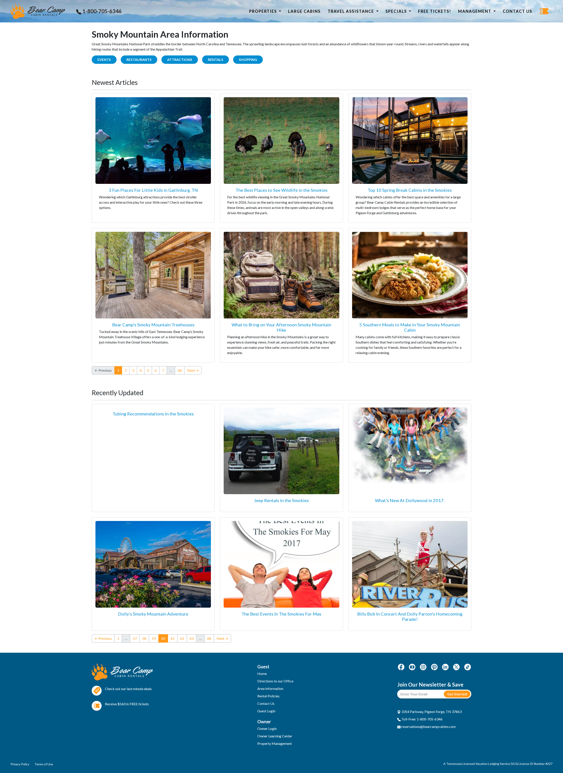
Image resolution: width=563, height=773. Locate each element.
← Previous (103, 638)
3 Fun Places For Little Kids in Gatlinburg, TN (153, 190)
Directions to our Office (275, 681)
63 (192, 638)
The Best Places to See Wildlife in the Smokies (281, 190)
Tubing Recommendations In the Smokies (153, 413)
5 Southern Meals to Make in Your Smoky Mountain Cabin (409, 327)
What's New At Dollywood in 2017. (409, 500)
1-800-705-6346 (101, 11)
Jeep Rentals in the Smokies (281, 500)
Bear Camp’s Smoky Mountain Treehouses (153, 324)
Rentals (215, 59)
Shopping (248, 59)
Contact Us (517, 11)
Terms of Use (44, 764)
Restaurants (139, 59)
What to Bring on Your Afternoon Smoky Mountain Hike (281, 327)
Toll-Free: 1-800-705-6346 (421, 719)
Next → (193, 370)
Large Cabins (304, 11)
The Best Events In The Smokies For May (281, 613)
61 (173, 638)
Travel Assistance (351, 11)
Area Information (270, 688)
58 (144, 638)
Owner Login (267, 728)
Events (104, 59)
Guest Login (266, 711)
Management (475, 11)
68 (180, 370)
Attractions (179, 59)
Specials (397, 11)
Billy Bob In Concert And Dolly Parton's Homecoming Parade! (409, 616)
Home (262, 673)
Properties (263, 11)
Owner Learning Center (274, 736)
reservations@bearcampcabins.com (428, 726)
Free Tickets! (434, 11)
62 (182, 638)
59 (154, 638)
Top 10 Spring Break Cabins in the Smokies (410, 190)
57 (135, 638)
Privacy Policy (20, 764)
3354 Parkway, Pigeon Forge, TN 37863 (431, 711)
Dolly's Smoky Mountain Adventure (153, 613)
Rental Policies (268, 696)
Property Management (274, 743)
